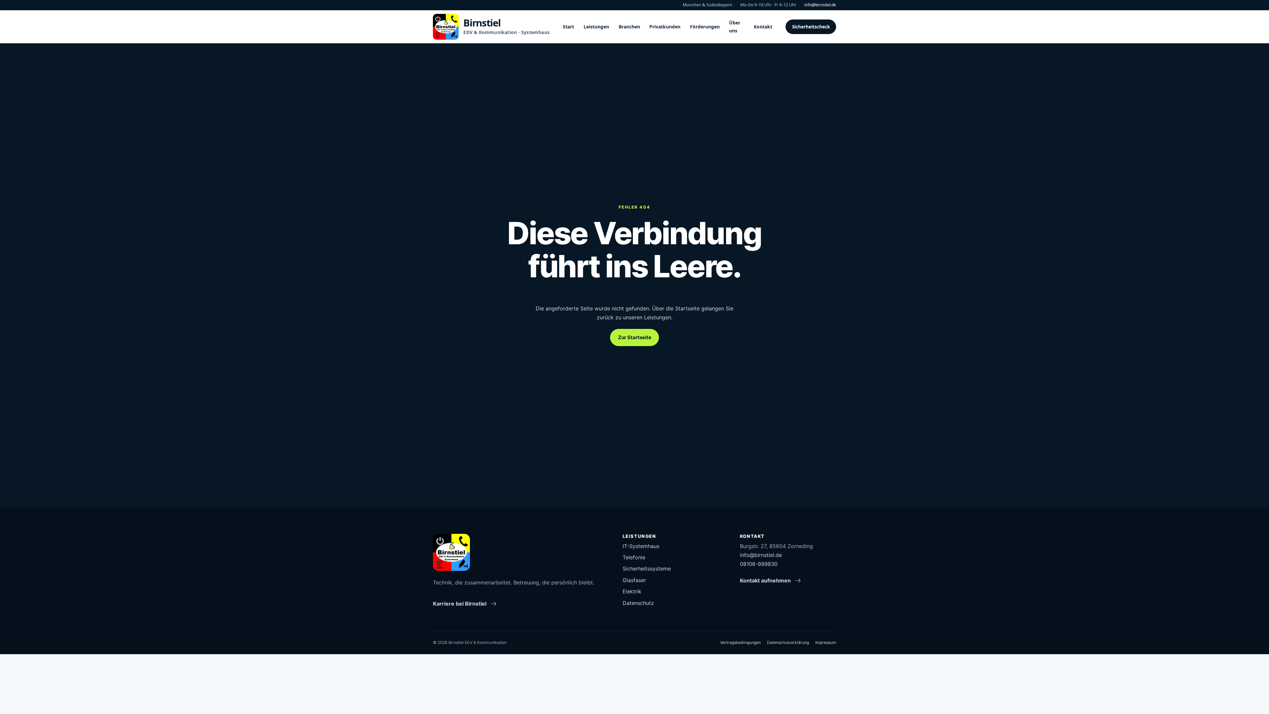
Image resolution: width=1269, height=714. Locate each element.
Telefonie (634, 557)
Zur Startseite (634, 337)
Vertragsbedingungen (740, 642)
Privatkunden (664, 26)
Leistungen (596, 26)
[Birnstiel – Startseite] (451, 552)
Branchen (629, 26)
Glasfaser (634, 580)
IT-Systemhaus (641, 546)
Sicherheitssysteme (647, 568)
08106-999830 (759, 564)
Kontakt (763, 26)
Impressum (825, 642)
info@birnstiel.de (820, 5)
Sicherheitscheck (811, 26)
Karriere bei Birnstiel (459, 603)
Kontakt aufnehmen (765, 580)
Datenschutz (638, 603)
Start (568, 26)
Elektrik (632, 591)
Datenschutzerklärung (788, 642)
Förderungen (705, 26)
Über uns (734, 27)
